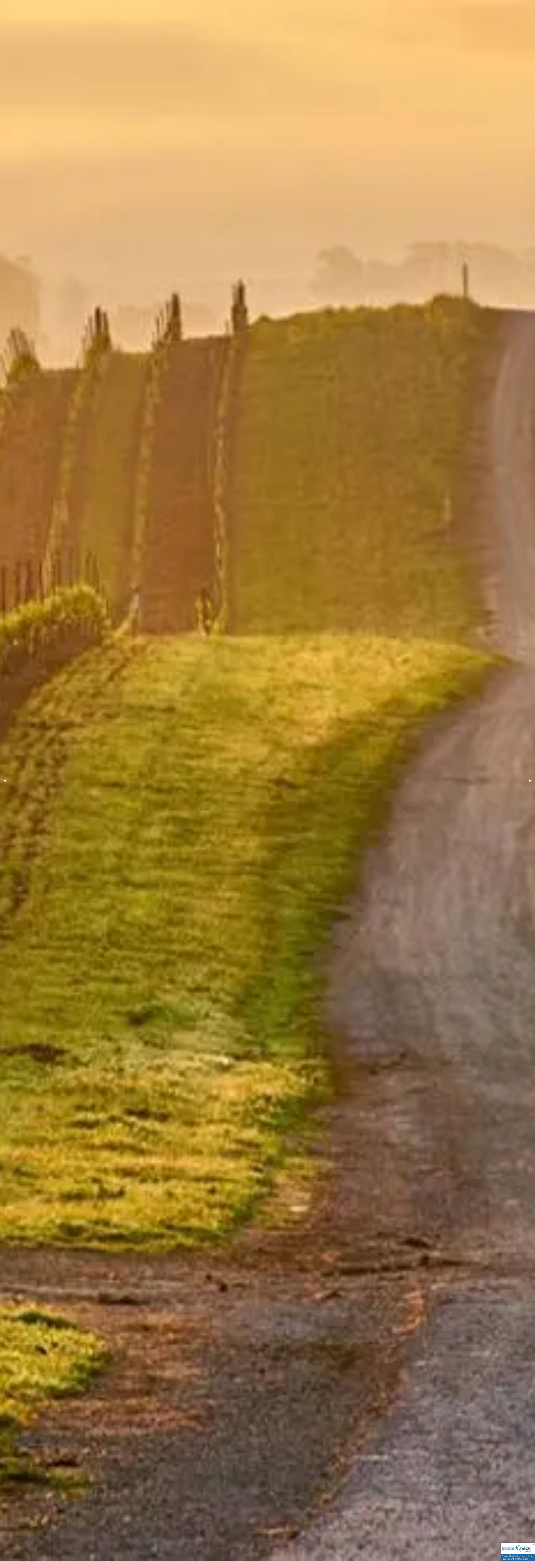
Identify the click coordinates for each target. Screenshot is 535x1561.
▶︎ (532, 780)
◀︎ (6, 780)
